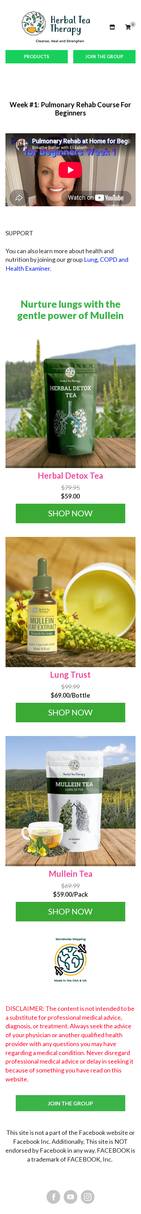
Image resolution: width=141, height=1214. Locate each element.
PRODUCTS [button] (36, 56)
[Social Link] (53, 1197)
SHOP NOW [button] (70, 513)
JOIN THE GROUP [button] (104, 56)
